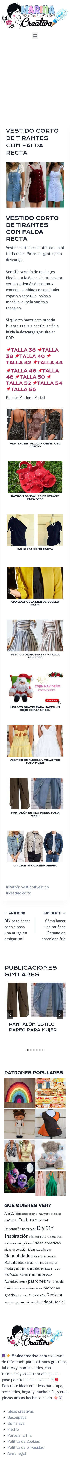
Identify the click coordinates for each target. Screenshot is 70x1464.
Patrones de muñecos (30, 1288)
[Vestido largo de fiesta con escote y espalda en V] (50, 1183)
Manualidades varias (18, 1263)
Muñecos (47, 1275)
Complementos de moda (48, 1213)
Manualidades (18, 1255)
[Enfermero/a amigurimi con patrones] (19, 1124)
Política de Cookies (23, 1441)
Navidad (11, 1281)
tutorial (25, 1302)
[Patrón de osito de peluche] (50, 1155)
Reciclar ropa (11, 1302)
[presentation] (35, 1000)
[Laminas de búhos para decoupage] (19, 1177)
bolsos (25, 1213)
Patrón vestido (20, 887)
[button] (35, 35)
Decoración (12, 1229)
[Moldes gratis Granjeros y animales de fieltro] (50, 1093)
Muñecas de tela (30, 1275)
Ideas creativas (47, 1243)
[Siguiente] (60, 1014)
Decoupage (29, 1229)
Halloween (11, 1243)
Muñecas (11, 1274)
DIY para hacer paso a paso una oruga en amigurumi (17, 926)
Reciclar (55, 1295)
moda (36, 1263)
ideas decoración (15, 1249)
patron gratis (22, 1295)
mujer (57, 1268)
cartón (32, 1213)
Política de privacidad (25, 1447)
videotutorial (53, 1302)
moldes (35, 1269)
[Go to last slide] (10, 1014)
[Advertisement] (35, 79)
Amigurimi (12, 1213)
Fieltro (34, 1236)
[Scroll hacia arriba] (66, 1455)
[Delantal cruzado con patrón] (50, 1124)
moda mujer (48, 1262)
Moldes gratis (47, 1269)
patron (23, 1281)
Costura (26, 1220)
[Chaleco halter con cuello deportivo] (19, 1150)
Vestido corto (18, 893)
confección (11, 1220)
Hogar (21, 1243)
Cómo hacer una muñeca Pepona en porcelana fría (53, 926)
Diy (41, 1227)
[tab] (28, 1050)
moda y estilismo (16, 1268)
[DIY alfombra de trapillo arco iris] (19, 1093)
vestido (41, 887)
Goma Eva (54, 1236)
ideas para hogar (39, 1249)
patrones (37, 1281)
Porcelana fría (37, 1295)
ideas (29, 1243)
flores (43, 1236)
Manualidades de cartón (44, 1256)
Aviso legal (16, 1453)
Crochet (41, 1220)
